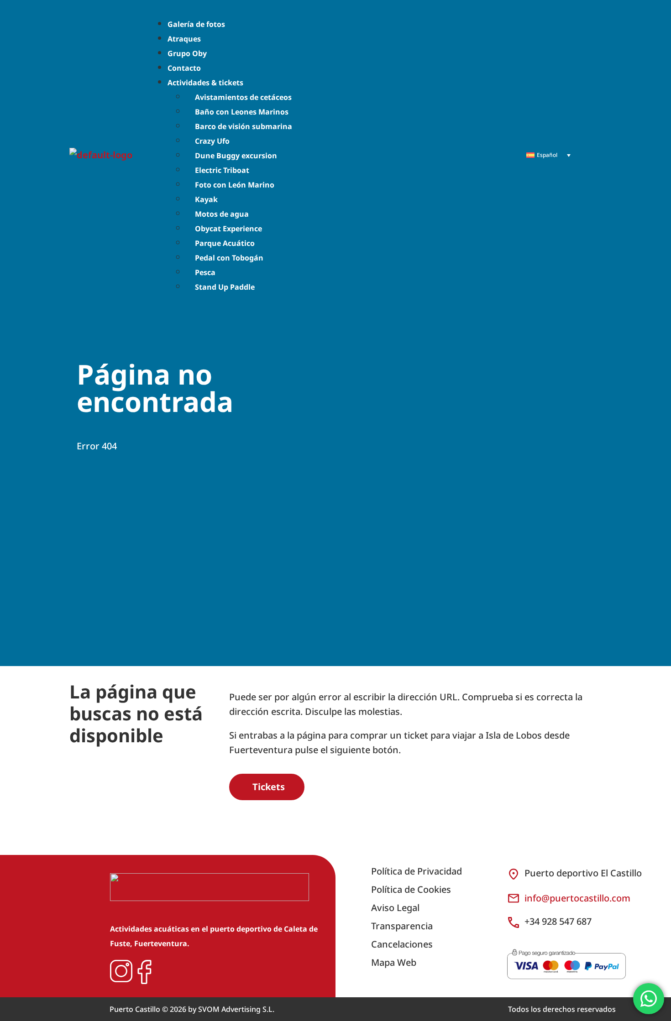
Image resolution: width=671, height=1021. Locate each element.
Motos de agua (222, 214)
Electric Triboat (222, 170)
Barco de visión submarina (243, 126)
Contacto (184, 68)
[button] (331, 82)
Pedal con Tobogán (229, 258)
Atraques (184, 39)
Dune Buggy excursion (236, 156)
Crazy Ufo (212, 141)
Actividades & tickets (205, 83)
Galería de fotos (196, 24)
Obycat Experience (228, 229)
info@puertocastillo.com (577, 898)
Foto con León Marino (234, 185)
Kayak (206, 199)
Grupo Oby (187, 53)
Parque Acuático (225, 243)
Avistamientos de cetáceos (243, 97)
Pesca (205, 272)
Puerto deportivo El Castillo (583, 873)
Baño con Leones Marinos (241, 112)
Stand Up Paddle (225, 287)
